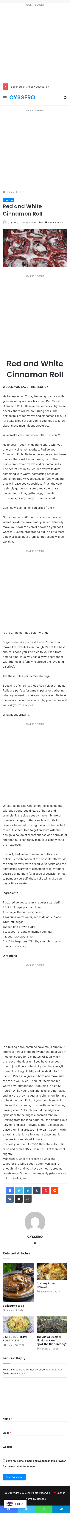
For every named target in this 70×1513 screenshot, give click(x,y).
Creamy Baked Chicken (47, 1285)
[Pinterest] (45, 1190)
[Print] (28, 1199)
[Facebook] (10, 1190)
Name (7, 1418)
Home (9, 191)
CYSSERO (13, 222)
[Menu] (5, 99)
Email (7, 1432)
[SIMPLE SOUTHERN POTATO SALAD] (18, 1324)
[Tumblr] (37, 1190)
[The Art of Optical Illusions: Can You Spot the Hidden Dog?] (52, 1324)
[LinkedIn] (28, 1190)
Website (8, 1446)
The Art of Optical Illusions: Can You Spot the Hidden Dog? (52, 1340)
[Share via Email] (19, 1199)
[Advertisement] (35, 45)
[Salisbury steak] (18, 1282)
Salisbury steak (13, 1306)
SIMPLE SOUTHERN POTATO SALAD (15, 1338)
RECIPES (19, 191)
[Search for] (65, 99)
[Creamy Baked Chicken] (52, 1271)
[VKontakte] (10, 1199)
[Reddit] (54, 1190)
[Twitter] (19, 1190)
